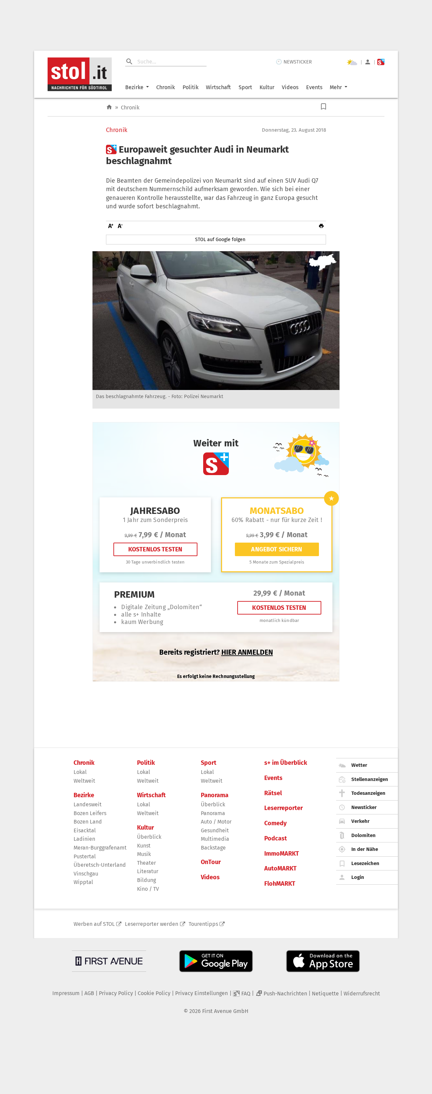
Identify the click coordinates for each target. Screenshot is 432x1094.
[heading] (216, 155)
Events (314, 87)
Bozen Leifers (90, 813)
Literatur (147, 871)
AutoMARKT (280, 868)
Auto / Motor (216, 821)
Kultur (267, 87)
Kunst (144, 845)
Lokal (80, 772)
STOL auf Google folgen (220, 239)
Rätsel (273, 793)
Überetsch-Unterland (100, 865)
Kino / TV (148, 889)
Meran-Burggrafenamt (100, 847)
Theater (146, 863)
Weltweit (84, 781)
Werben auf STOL (94, 924)
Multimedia (215, 839)
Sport (245, 87)
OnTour (211, 862)
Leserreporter (283, 808)
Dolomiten (363, 835)
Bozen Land (88, 821)
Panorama (214, 795)
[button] (323, 106)
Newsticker (364, 807)
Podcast (275, 838)
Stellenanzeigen (369, 779)
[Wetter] (352, 62)
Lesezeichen (365, 863)
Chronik (165, 87)
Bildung (146, 880)
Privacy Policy (116, 993)
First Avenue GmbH (225, 1011)
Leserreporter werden (151, 924)
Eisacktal (85, 830)
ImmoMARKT (281, 853)
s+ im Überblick (285, 762)
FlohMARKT (279, 883)
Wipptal (83, 882)
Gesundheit (215, 830)
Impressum (66, 993)
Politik (190, 87)
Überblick (149, 837)
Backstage (213, 847)
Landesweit (88, 804)
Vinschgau (86, 873)
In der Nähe (364, 849)
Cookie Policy (154, 993)
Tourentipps (203, 924)
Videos (290, 87)
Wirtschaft (218, 87)
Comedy (275, 823)
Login (357, 877)
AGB (89, 993)
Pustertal (85, 856)
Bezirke (134, 87)
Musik (144, 854)
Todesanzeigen (368, 793)
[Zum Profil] (367, 62)
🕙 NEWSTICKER (294, 62)
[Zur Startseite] (109, 107)
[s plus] (380, 62)
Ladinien (84, 839)
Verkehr (360, 821)
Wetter (359, 765)
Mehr (336, 87)
